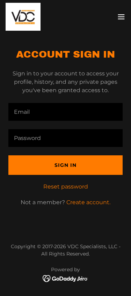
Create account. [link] (88, 202)
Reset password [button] (65, 186)
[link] (23, 17)
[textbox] (65, 112)
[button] (121, 17)
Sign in (65, 165)
